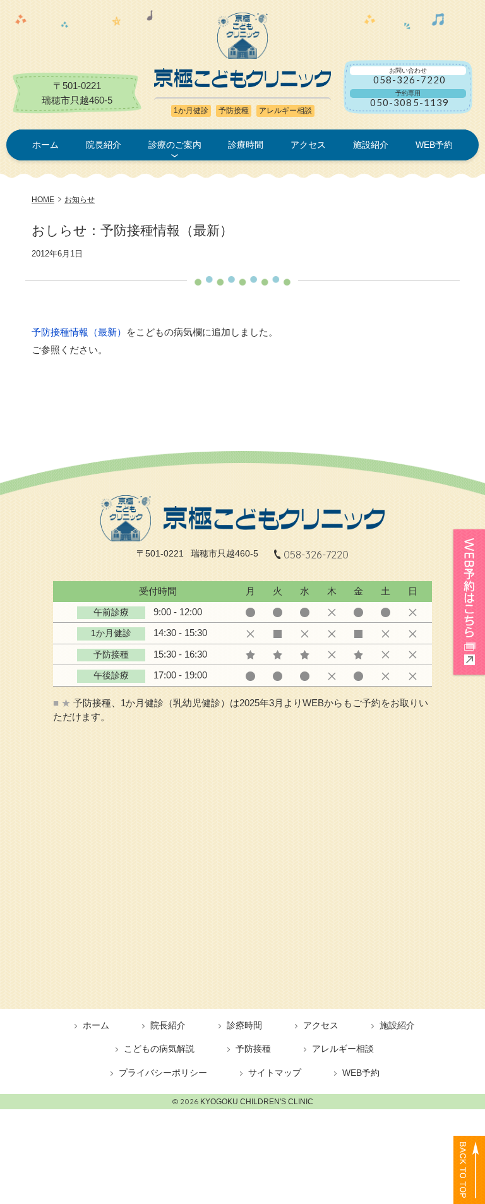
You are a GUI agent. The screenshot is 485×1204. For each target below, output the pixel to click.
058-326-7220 (409, 80)
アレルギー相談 (343, 1049)
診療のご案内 (174, 145)
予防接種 (253, 1049)
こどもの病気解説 (159, 1049)
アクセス (308, 145)
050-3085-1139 (409, 102)
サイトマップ (274, 1073)
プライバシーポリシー (163, 1073)
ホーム (45, 145)
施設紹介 (370, 145)
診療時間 (245, 145)
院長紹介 (103, 145)
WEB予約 (434, 145)
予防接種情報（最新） (79, 332)
